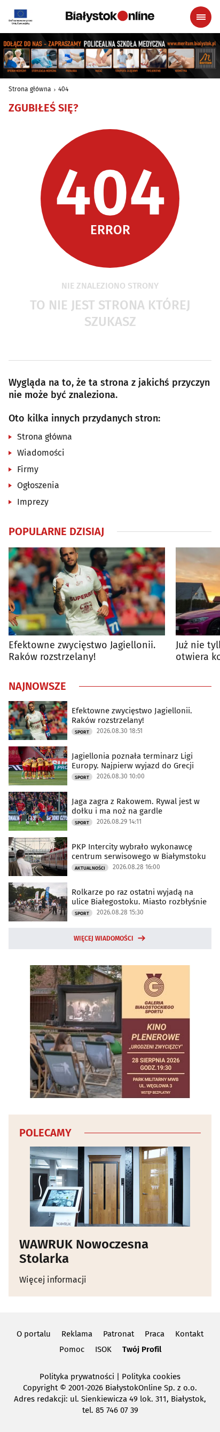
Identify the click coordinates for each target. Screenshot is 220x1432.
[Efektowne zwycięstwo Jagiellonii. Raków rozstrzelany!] (87, 591)
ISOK (103, 1349)
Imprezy (33, 502)
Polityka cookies (151, 1376)
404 (63, 89)
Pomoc (71, 1349)
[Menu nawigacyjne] (200, 17)
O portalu (34, 1334)
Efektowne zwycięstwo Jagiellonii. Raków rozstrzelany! (82, 651)
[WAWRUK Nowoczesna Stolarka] (110, 1187)
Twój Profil (141, 1349)
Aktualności (90, 868)
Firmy (27, 469)
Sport (82, 732)
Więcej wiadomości (103, 938)
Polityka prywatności (77, 1376)
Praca (154, 1334)
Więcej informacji (53, 1280)
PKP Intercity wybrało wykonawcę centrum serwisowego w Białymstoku (139, 851)
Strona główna (30, 89)
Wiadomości (41, 453)
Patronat (118, 1334)
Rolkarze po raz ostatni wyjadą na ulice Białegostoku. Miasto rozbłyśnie (139, 896)
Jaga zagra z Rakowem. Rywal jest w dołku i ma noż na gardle (136, 806)
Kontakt (189, 1334)
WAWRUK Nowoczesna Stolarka (83, 1251)
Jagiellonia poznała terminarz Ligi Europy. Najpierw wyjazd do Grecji (133, 760)
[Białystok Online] (110, 16)
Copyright (40, 1388)
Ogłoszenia (38, 485)
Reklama (76, 1334)
